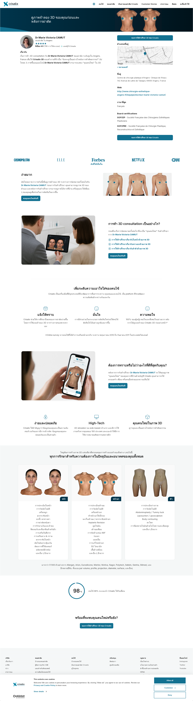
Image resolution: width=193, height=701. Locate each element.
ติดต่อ (174, 4)
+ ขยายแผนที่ (122, 67)
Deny (170, 695)
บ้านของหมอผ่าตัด (41, 661)
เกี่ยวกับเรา (9, 661)
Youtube (183, 668)
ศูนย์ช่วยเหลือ (114, 665)
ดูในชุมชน (75, 668)
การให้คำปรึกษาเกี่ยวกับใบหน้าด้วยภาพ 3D (130, 239)
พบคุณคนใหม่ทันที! (30, 198)
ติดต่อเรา (113, 661)
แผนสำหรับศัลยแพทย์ (42, 668)
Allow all (170, 680)
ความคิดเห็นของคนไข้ (42, 672)
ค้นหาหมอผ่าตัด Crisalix (128, 4)
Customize (168, 688)
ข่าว (6, 668)
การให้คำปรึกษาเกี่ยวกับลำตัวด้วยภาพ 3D (130, 248)
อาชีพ (7, 665)
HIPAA (142, 672)
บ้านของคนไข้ (76, 661)
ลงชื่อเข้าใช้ (184, 4)
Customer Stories (149, 4)
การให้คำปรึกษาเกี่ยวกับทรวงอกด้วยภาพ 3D (131, 244)
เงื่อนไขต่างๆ (144, 661)
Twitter (182, 665)
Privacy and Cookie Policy (45, 685)
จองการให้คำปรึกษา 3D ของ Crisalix (145, 38)
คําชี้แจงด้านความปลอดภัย (149, 668)
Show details (39, 691)
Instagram (184, 661)
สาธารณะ (164, 4)
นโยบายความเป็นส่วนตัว (148, 665)
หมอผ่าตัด (111, 4)
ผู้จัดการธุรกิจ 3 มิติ (41, 665)
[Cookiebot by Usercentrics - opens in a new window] (19, 696)
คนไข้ (101, 4)
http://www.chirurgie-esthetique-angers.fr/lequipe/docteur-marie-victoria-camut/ (141, 93)
